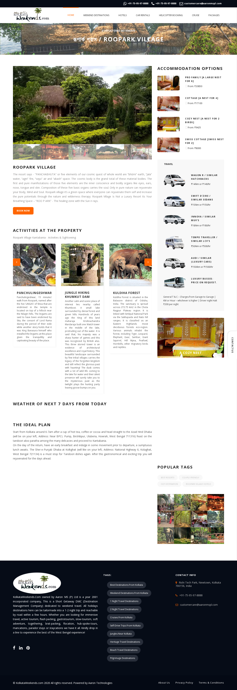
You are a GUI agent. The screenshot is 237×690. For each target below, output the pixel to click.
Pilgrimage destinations (122, 658)
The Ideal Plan (32, 424)
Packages (213, 15)
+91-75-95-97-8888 (137, 3)
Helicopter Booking (171, 15)
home (71, 15)
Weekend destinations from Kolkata (129, 593)
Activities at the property (47, 230)
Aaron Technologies (100, 683)
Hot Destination (169, 484)
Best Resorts (167, 477)
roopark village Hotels (198, 484)
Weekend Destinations (96, 15)
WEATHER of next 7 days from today (60, 403)
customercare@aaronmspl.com (203, 3)
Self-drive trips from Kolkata (125, 625)
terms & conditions (211, 682)
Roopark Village (34, 167)
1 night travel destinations (124, 601)
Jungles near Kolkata (121, 633)
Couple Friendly (190, 477)
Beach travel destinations (123, 650)
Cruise (195, 15)
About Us (164, 682)
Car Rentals (143, 15)
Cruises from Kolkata (121, 617)
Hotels (122, 15)
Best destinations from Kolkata (126, 584)
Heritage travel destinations (125, 641)
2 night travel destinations (124, 609)
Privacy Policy (184, 682)
